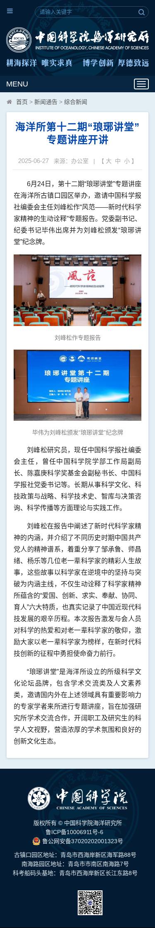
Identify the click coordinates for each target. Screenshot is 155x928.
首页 (22, 101)
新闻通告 (45, 101)
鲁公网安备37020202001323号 (82, 841)
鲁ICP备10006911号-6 (74, 832)
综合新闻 (75, 101)
